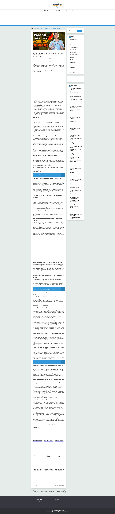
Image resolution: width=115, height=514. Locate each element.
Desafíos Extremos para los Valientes (76, 195)
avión (45, 10)
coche (71, 45)
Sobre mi (65, 10)
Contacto (69, 10)
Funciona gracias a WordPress (51, 511)
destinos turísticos (73, 49)
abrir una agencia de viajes (55, 271)
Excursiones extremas (73, 55)
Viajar (71, 69)
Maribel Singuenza (41, 56)
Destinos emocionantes (74, 47)
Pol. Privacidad (39, 499)
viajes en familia (72, 72)
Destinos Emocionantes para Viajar (75, 131)
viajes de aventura (73, 70)
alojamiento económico (73, 39)
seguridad (49, 10)
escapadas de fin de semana (74, 54)
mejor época (60, 10)
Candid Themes (66, 511)
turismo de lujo (72, 67)
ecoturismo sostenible (73, 52)
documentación (54, 10)
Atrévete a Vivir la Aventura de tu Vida (76, 99)
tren (70, 64)
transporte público (73, 62)
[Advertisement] (57, 18)
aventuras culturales (73, 40)
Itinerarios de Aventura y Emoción (75, 204)
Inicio (42, 10)
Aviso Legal (39, 501)
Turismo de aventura (73, 65)
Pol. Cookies (39, 503)
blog (73, 10)
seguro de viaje (72, 60)
